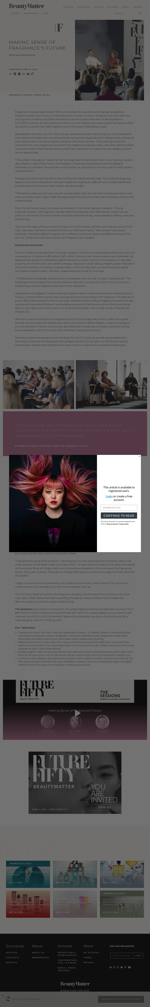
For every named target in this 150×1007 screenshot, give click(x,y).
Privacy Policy (124, 524)
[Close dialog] (139, 456)
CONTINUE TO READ (119, 515)
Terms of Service (112, 524)
